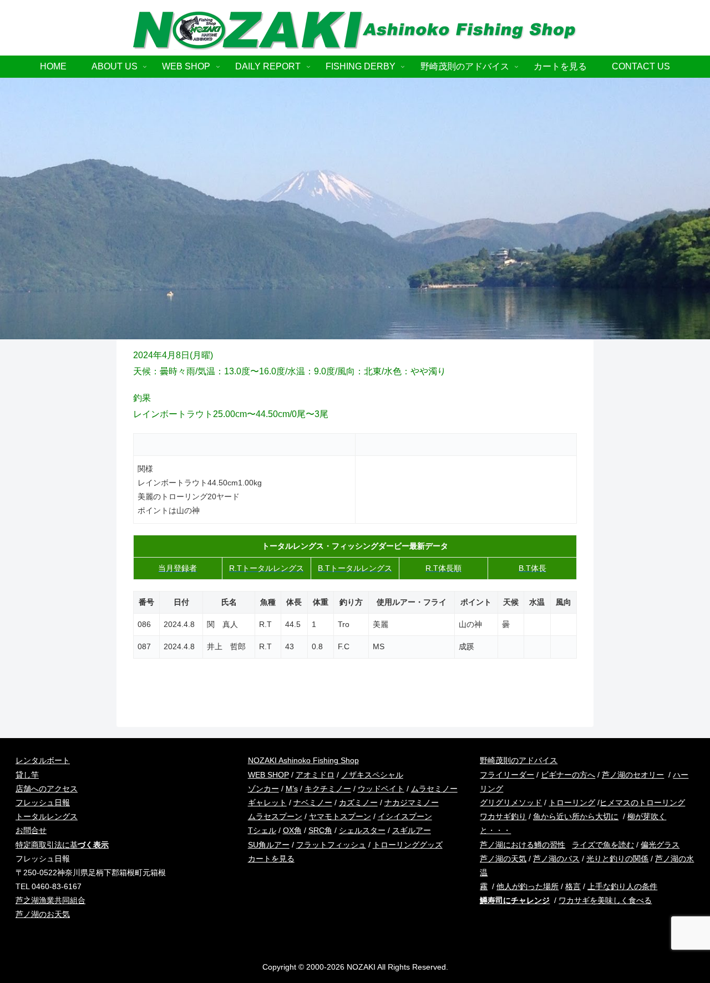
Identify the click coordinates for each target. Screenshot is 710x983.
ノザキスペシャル (372, 774)
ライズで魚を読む (603, 844)
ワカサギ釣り (503, 816)
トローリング (572, 802)
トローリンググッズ (408, 844)
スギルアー (411, 830)
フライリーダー (507, 774)
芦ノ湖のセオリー (633, 774)
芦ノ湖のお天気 (43, 914)
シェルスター (362, 830)
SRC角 (320, 830)
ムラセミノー (434, 788)
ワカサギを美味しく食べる (605, 900)
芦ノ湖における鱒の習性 (522, 844)
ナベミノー (312, 802)
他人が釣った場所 (527, 886)
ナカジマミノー (411, 802)
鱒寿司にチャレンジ (515, 900)
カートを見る (271, 858)
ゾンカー (263, 788)
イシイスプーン (405, 816)
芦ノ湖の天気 (503, 858)
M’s (292, 788)
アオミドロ (315, 774)
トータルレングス (47, 816)
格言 (573, 886)
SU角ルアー (269, 844)
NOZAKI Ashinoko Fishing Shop (303, 760)
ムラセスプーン (275, 816)
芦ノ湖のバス (556, 858)
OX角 (292, 830)
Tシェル (262, 830)
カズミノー (358, 802)
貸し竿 (27, 774)
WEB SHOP (268, 774)
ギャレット (267, 802)
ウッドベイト (381, 788)
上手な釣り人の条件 (622, 886)
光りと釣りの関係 (617, 858)
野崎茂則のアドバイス (518, 760)
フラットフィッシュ (331, 844)
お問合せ (31, 830)
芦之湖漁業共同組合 (50, 900)
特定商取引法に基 (62, 844)
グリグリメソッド (511, 802)
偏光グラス (660, 844)
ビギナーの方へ (568, 774)
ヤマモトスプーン (340, 816)
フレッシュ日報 (43, 802)
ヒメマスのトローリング (642, 802)
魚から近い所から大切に (575, 816)
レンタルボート (43, 760)
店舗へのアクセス (47, 788)
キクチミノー (328, 788)
